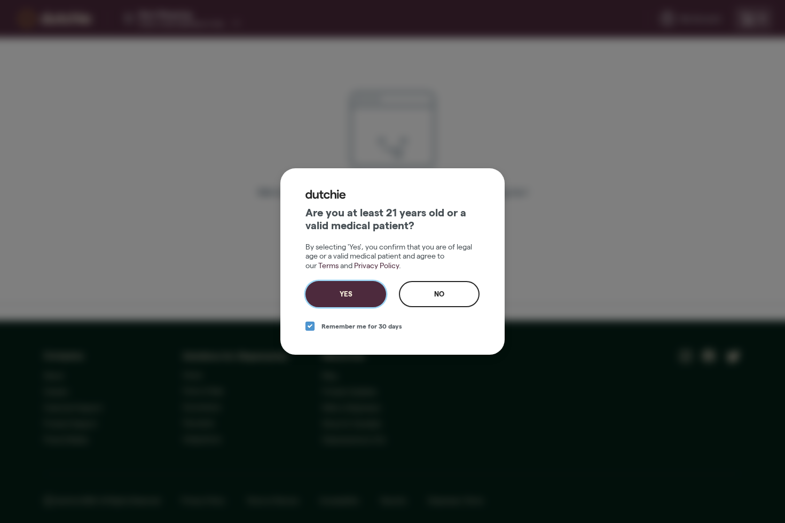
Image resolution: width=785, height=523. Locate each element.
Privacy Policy (376, 265)
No (439, 294)
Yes (346, 294)
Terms (328, 265)
